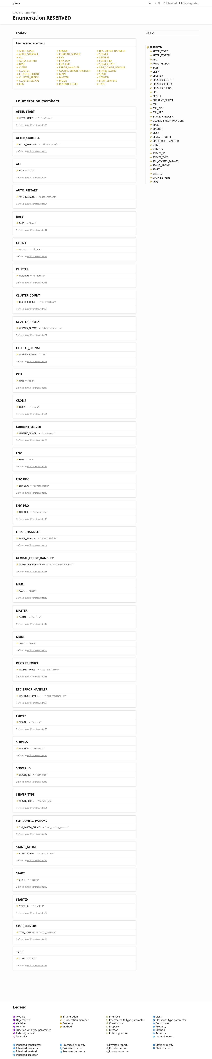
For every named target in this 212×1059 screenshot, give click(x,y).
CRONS (63, 51)
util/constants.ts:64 (37, 203)
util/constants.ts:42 (37, 230)
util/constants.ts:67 (37, 335)
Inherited (171, 3)
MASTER (64, 77)
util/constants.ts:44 (37, 624)
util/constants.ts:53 (37, 440)
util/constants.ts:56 (37, 282)
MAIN (62, 74)
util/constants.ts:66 (37, 308)
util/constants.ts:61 (37, 413)
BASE (22, 64)
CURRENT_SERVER (69, 54)
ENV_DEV (64, 60)
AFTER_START (26, 51)
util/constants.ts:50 (37, 177)
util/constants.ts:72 (37, 913)
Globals (17, 12)
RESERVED (30, 12)
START (102, 74)
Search (149, 3)
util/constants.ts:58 (37, 886)
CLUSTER (24, 70)
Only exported (190, 3)
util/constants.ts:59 (37, 125)
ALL (21, 57)
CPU (21, 84)
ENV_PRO (64, 64)
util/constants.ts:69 (37, 702)
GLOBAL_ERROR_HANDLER (74, 70)
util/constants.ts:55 (37, 965)
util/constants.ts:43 (37, 597)
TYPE (102, 84)
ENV (61, 57)
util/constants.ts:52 (37, 781)
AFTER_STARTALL (28, 54)
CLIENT (23, 67)
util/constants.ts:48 (37, 492)
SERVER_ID (105, 60)
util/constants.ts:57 (37, 860)
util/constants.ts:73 (37, 939)
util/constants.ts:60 (37, 151)
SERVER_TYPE (107, 64)
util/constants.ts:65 (37, 676)
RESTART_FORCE (68, 84)
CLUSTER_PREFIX (28, 77)
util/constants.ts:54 (37, 650)
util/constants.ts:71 (37, 256)
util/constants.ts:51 (37, 807)
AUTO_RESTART (28, 60)
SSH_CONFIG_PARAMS (112, 67)
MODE (63, 80)
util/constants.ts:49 (37, 519)
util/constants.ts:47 (37, 387)
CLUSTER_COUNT (29, 74)
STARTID (104, 77)
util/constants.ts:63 (37, 571)
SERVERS (104, 57)
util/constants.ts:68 (37, 361)
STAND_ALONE (107, 70)
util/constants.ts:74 (37, 834)
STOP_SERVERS (108, 80)
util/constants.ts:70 (37, 729)
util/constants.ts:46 (37, 466)
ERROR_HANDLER (69, 67)
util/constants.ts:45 (37, 755)
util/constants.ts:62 (37, 545)
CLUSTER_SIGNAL (29, 80)
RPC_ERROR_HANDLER (112, 51)
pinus (16, 3)
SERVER (103, 54)
